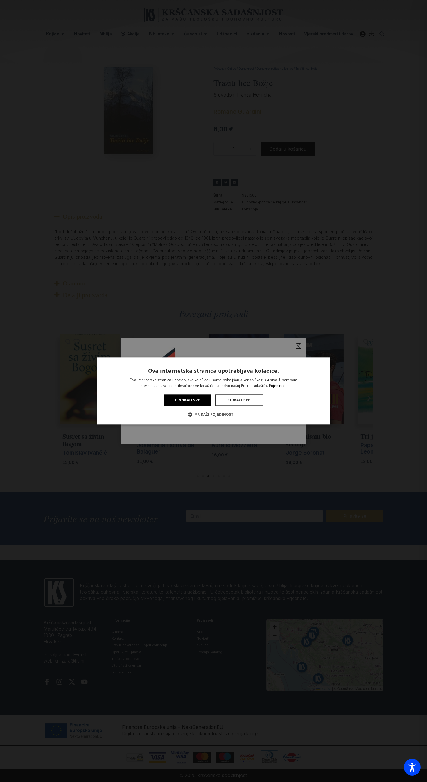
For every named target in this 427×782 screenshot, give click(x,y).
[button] (213, 414)
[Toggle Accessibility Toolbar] (412, 767)
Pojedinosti (278, 385)
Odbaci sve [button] (239, 399)
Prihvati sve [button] (187, 399)
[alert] (213, 391)
